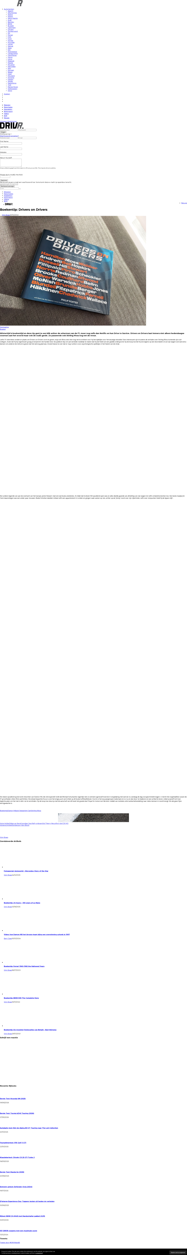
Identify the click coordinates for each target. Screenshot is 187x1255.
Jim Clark (28, 811)
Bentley (11, 22)
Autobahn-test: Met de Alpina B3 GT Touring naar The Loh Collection (29, 1128)
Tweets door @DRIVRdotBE (10, 1243)
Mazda (10, 63)
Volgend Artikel (6, 825)
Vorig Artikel (5, 823)
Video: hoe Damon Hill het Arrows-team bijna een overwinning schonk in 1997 (37, 934)
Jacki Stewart (20, 811)
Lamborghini (13, 54)
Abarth (10, 11)
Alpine (10, 16)
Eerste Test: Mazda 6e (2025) (12, 1172)
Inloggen (3, 121)
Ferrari (10, 35)
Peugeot (11, 76)
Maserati (11, 61)
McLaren (11, 65)
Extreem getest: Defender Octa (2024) (16, 1187)
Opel (10, 74)
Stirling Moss (36, 811)
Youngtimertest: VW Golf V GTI (13, 1143)
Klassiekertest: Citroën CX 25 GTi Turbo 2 (17, 1157)
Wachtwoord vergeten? (9, 136)
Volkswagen (12, 89)
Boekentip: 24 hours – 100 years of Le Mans (22, 903)
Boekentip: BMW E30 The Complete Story (21, 998)
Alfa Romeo (12, 13)
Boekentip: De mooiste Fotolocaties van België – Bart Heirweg (30, 1030)
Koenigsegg (12, 52)
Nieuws (6, 118)
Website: (3, 152)
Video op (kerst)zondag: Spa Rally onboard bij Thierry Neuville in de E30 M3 (39, 823)
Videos (6, 114)
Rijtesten (7, 105)
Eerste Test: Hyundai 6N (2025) (13, 1099)
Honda (10, 41)
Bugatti (11, 26)
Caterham (12, 28)
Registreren (12, 121)
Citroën (11, 29)
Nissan (10, 72)
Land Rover (12, 55)
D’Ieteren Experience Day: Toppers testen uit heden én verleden (27, 1201)
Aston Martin (13, 18)
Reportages (8, 107)
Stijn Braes (6, 215)
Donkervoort (13, 31)
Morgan (11, 70)
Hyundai (11, 42)
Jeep (10, 48)
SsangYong (12, 83)
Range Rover (13, 87)
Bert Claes (8, 938)
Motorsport (8, 111)
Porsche (11, 78)
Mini (9, 68)
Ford (9, 39)
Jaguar (10, 46)
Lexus (10, 57)
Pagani (10, 79)
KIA (9, 50)
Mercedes (11, 66)
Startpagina (4, 327)
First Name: (4, 141)
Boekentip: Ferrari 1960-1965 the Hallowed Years (24, 966)
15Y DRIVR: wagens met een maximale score (18, 1231)
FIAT (9, 37)
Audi (9, 20)
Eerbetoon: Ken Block (20, 825)
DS (9, 33)
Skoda (10, 81)
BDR (5, 116)
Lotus (10, 59)
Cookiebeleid (39, 1253)
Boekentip (4, 811)
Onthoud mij (5, 134)
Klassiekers (8, 109)
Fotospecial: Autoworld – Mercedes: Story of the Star (26, 871)
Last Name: (4, 147)
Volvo (10, 91)
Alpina (10, 15)
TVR (9, 85)
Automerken (9, 9)
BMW (10, 24)
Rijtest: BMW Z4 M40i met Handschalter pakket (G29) (22, 1216)
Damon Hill (12, 811)
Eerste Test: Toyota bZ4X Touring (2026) (17, 1113)
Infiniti (10, 44)
